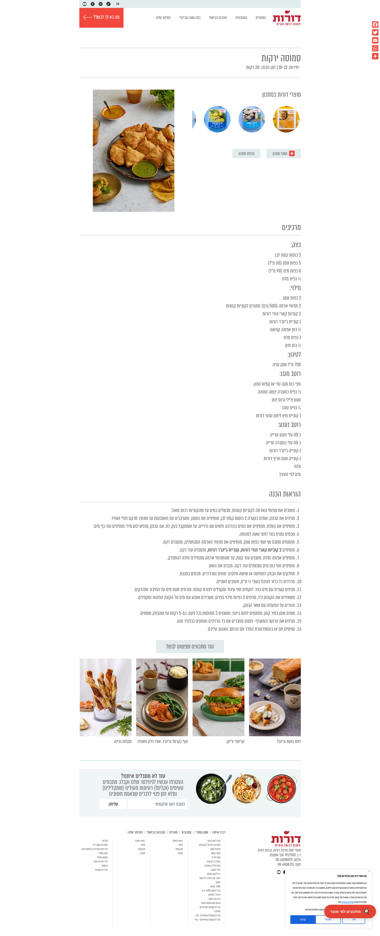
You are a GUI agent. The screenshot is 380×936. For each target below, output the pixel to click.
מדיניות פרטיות (101, 861)
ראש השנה (178, 841)
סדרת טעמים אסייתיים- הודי (207, 919)
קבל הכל (303, 919)
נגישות (105, 865)
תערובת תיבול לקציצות (209, 845)
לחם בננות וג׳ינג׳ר (289, 741)
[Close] (369, 871)
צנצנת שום (215, 849)
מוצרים (173, 832)
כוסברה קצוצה (213, 861)
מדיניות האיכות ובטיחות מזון (95, 849)
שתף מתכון (280, 153)
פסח (181, 845)
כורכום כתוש (214, 899)
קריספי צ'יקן (235, 741)
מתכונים (186, 832)
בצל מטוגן (215, 870)
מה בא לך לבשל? (106, 17)
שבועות (179, 849)
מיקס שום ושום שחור (210, 903)
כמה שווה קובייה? (189, 18)
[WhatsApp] (375, 48)
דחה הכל (328, 919)
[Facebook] (375, 24)
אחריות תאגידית (100, 845)
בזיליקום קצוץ (213, 874)
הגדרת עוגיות (101, 870)
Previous (299, 120)
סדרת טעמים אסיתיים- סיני (207, 915)
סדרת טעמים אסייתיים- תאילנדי (209, 909)
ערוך (353, 919)
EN (117, 4)
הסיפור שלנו (163, 18)
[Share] (375, 56)
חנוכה (180, 853)
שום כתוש (215, 853)
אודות (105, 841)
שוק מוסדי (202, 832)
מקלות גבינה (123, 741)
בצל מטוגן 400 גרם (211, 890)
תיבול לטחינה (214, 894)
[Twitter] (375, 32)
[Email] (375, 40)
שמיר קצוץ (215, 886)
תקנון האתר (102, 857)
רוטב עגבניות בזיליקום (210, 878)
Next (193, 120)
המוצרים (261, 18)
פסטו (218, 882)
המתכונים (241, 18)
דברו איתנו (219, 832)
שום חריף (216, 857)
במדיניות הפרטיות (348, 902)
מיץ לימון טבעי (213, 841)
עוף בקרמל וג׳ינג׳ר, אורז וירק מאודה (163, 741)
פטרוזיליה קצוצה (212, 865)
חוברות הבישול (218, 18)
